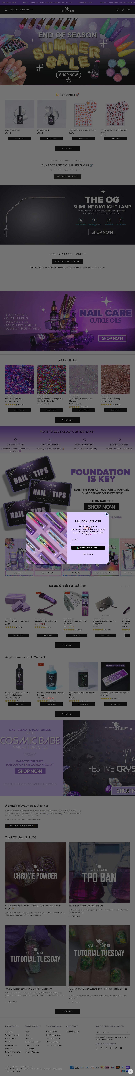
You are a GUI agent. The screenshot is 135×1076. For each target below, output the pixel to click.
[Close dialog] (106, 514)
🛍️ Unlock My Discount (88, 548)
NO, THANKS (88, 554)
